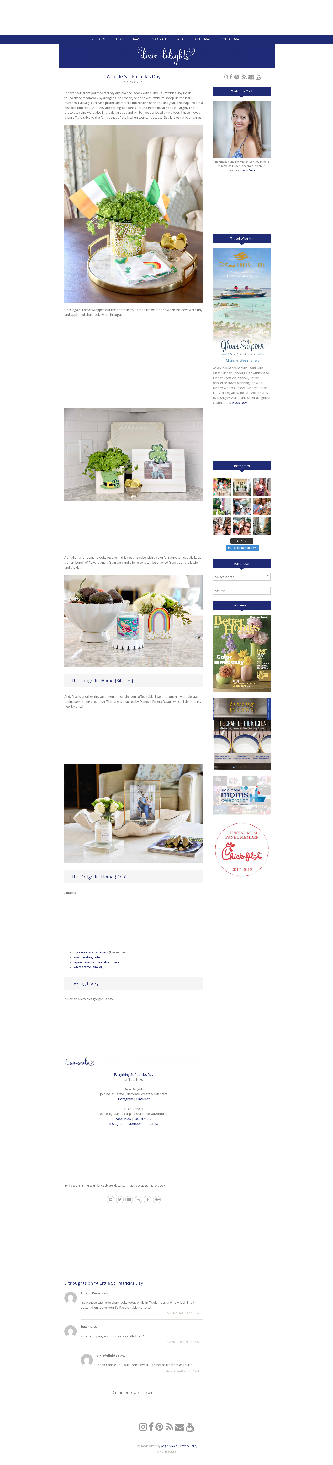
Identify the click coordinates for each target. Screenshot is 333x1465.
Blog (119, 39)
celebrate (107, 1185)
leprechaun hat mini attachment (97, 962)
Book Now (123, 1119)
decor (139, 1185)
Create (181, 39)
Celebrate (203, 39)
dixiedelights (76, 1185)
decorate (119, 1185)
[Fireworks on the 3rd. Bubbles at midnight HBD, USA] (262, 486)
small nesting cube (87, 957)
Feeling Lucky (85, 983)
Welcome (98, 39)
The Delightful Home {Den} (99, 876)
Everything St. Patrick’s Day (133, 1074)
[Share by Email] (129, 1199)
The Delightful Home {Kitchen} (102, 680)
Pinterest (143, 1099)
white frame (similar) (88, 967)
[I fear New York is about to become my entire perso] (262, 526)
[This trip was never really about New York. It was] (242, 506)
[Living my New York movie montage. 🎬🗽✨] (242, 526)
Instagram (125, 1099)
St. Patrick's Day (155, 1185)
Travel (136, 39)
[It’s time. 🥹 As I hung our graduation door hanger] (242, 486)
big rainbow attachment (91, 952)
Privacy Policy (188, 1446)
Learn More (142, 1119)
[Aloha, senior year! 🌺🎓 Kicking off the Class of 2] (222, 486)
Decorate (159, 39)
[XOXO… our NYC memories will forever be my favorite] (262, 506)
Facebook (134, 1124)
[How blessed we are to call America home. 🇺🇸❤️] (222, 506)
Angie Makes (169, 1446)
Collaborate (231, 39)
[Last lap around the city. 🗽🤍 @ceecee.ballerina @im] (222, 526)
